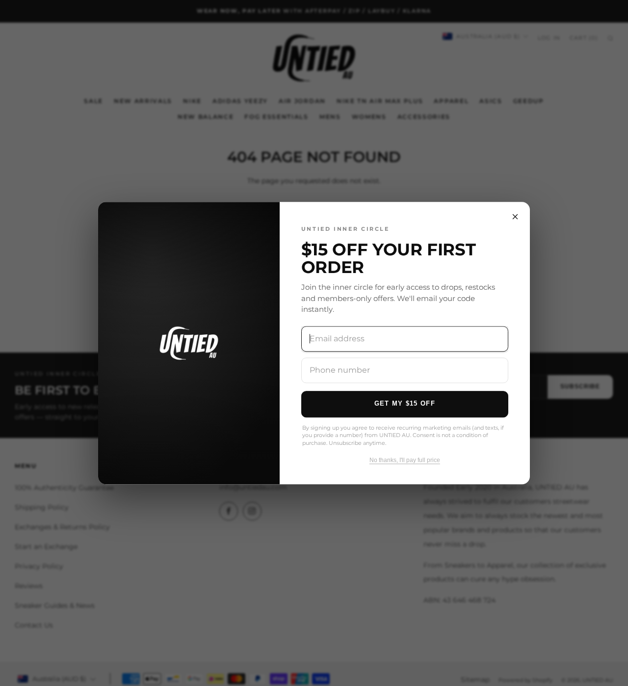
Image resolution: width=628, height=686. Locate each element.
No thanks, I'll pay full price (404, 460)
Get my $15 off (404, 403)
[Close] (515, 216)
